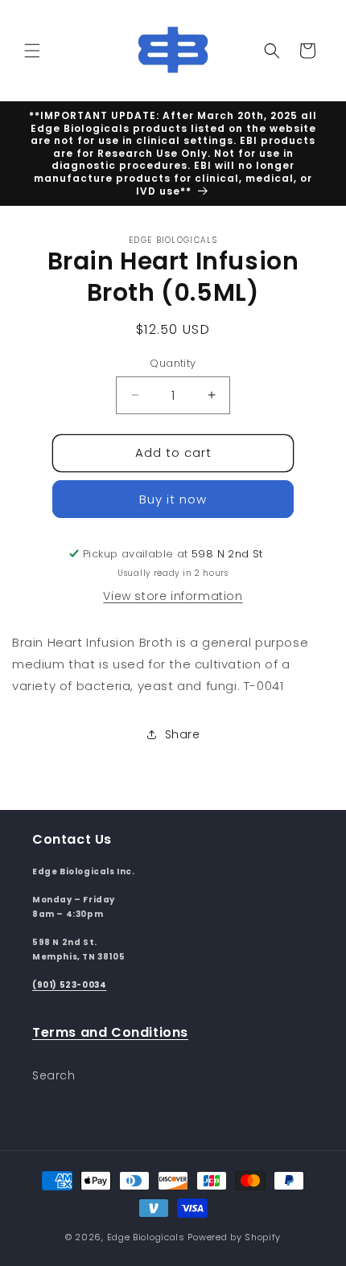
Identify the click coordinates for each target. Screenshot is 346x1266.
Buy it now (173, 499)
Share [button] (182, 734)
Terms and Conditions (110, 1032)
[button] (32, 50)
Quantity (173, 363)
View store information (172, 596)
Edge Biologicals (146, 1237)
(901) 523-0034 (69, 985)
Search (54, 1075)
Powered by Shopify (234, 1237)
